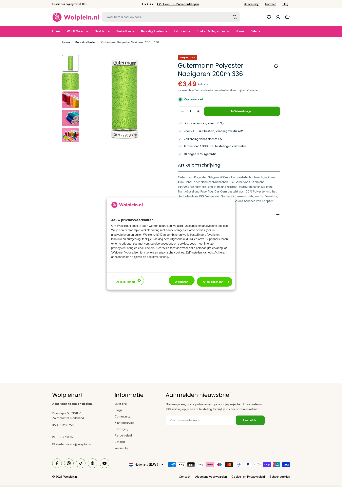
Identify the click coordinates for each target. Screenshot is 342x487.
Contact (270, 4)
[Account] (278, 17)
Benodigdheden (85, 42)
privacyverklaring (122, 248)
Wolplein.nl (70, 476)
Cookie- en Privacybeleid (248, 476)
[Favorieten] (269, 17)
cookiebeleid (146, 248)
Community (251, 4)
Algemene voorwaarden (211, 476)
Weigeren (181, 282)
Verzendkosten (205, 90)
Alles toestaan (213, 282)
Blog (285, 4)
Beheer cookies (280, 476)
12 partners (212, 239)
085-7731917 (65, 437)
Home (66, 42)
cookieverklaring (157, 256)
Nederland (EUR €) (147, 464)
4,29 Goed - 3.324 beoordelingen (178, 4)
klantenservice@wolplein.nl (73, 444)
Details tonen (125, 282)
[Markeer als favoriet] (276, 66)
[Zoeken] (234, 17)
